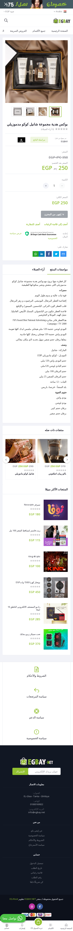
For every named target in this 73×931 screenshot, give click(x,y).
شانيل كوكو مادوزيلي (24, 473)
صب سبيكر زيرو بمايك (30, 634)
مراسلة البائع (39, 139)
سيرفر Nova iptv (32, 504)
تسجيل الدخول (36, 863)
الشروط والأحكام (36, 840)
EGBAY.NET (30, 899)
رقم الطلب (36, 877)
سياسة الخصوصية (36, 835)
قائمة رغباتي (36, 872)
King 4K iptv (34, 556)
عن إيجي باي (36, 830)
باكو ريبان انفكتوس (57, 473)
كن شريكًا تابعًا (36, 881)
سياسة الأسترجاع (36, 844)
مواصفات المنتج (59, 269)
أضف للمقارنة (33, 224)
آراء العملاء (38, 269)
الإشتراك (20, 771)
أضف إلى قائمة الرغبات (56, 224)
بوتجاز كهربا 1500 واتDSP (28, 582)
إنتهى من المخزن (53, 214)
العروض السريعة (18, 30)
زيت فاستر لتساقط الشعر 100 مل (24, 530)
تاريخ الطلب (36, 868)
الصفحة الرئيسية (59, 30)
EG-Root (14, 899)
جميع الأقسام (39, 30)
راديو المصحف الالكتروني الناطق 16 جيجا (24, 608)
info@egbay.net (36, 812)
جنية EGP (9, 11)
